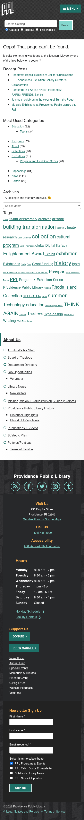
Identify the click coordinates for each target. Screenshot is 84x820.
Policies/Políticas (19, 442)
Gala (29, 264)
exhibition (67, 253)
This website (47, 29)
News (15, 176)
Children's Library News (29, 773)
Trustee (22, 314)
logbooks (22, 272)
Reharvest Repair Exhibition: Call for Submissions (42, 75)
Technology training (54, 305)
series (44, 296)
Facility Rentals (26, 617)
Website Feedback (21, 687)
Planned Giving (18, 677)
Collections (18, 151)
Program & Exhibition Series (41, 279)
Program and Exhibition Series (39, 161)
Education (18, 126)
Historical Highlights (24, 415)
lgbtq (76, 263)
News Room (16, 658)
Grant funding (42, 263)
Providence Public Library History (31, 408)
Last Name (17, 730)
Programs (18, 141)
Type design (53, 313)
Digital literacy (56, 245)
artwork (58, 218)
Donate (18, 636)
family (23, 264)
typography (69, 314)
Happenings (19, 171)
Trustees (35, 313)
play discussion (73, 272)
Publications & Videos (23, 428)
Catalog (14, 29)
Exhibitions (18, 156)
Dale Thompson (27, 245)
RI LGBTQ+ (32, 295)
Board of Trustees (20, 357)
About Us (12, 339)
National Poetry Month (37, 272)
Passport (57, 271)
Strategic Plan (17, 435)
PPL (14, 279)
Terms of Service (21, 449)
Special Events (18, 668)
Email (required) (20, 744)
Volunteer (16, 378)
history (62, 262)
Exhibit (50, 253)
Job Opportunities (20, 372)
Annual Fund (17, 663)
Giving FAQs (17, 683)
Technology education (23, 304)
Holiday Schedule (28, 611)
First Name (17, 716)
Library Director (10, 272)
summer (57, 295)
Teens (24, 131)
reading (47, 287)
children (60, 227)
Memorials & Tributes (22, 673)
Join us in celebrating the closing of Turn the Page (42, 99)
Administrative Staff (21, 350)
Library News (17, 386)
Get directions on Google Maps (42, 519)
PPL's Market (23, 648)
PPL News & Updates (28, 778)
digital (40, 245)
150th (5, 219)
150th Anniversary (23, 218)
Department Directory (22, 364)
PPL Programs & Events (30, 763)
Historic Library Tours (24, 420)
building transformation (29, 226)
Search (65, 25)
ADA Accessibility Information (42, 546)
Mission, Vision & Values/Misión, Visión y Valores (42, 401)
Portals (16, 181)
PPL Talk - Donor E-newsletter (34, 768)
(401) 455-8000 (42, 532)
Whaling (9, 320)
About (15, 146)
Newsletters (18, 393)
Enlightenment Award (23, 253)
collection (44, 236)
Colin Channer (24, 237)
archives (44, 218)
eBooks (29, 29)
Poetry (6, 280)
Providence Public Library (23, 287)
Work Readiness (24, 321)
